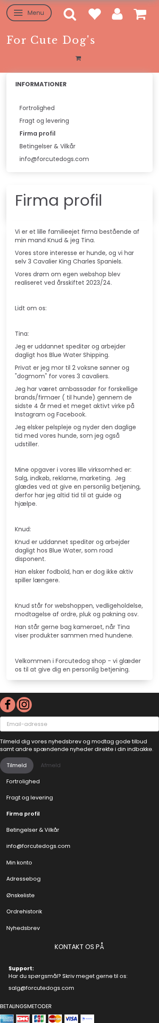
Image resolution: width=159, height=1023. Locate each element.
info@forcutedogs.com (54, 159)
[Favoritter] (94, 13)
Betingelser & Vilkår (47, 146)
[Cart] (140, 13)
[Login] (117, 13)
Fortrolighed (37, 108)
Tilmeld (17, 765)
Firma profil (38, 133)
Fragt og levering (44, 120)
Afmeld (51, 765)
